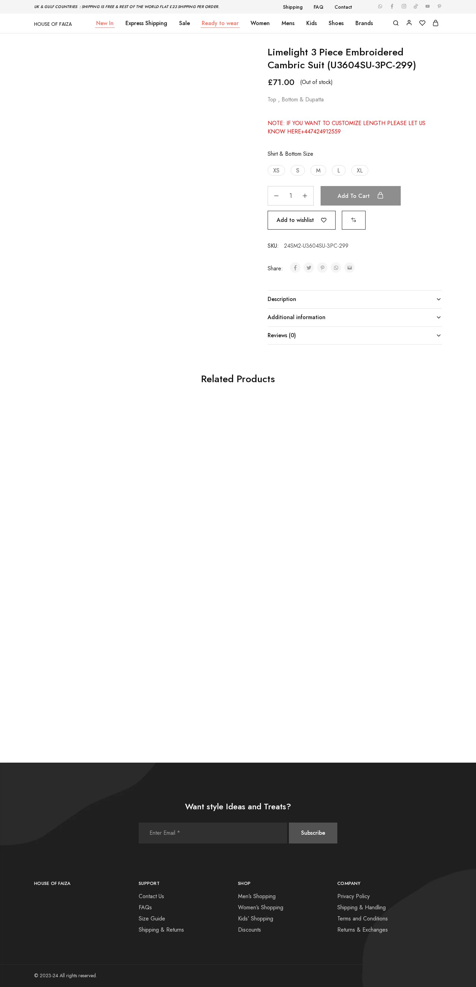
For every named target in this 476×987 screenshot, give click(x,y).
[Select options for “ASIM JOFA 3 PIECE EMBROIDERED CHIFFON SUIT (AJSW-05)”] (266, 505)
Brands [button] (364, 23)
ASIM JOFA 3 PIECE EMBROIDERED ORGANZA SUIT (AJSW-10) (78, 687)
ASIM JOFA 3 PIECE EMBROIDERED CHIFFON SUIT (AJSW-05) (281, 530)
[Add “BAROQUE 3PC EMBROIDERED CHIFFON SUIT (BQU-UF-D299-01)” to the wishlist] (199, 505)
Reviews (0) (282, 335)
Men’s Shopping (257, 896)
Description (282, 299)
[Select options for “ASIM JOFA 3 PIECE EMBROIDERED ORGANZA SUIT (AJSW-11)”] (164, 662)
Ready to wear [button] (220, 23)
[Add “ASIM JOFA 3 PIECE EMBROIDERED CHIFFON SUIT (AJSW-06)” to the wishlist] (403, 505)
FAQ (318, 7)
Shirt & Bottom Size (290, 154)
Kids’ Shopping (255, 919)
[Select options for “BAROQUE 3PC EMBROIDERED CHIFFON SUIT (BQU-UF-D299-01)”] (164, 505)
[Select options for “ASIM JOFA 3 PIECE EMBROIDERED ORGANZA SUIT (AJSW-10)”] (62, 662)
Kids (311, 23)
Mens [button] (288, 23)
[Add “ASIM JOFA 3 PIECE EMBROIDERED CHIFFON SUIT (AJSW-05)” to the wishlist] (301, 505)
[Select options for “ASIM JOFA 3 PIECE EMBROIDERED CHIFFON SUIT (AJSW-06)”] (368, 505)
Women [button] (260, 23)
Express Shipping (146, 23)
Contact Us (151, 896)
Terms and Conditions (362, 919)
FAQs (145, 907)
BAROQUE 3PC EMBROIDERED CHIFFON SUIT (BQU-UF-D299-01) (179, 530)
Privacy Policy (353, 896)
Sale (184, 23)
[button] (276, 170)
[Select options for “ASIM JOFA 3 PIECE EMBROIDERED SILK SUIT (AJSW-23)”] (62, 505)
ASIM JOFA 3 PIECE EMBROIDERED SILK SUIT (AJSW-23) (78, 530)
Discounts (249, 930)
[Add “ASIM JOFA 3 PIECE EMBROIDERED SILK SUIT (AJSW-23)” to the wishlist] (97, 505)
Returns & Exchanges (362, 930)
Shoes (336, 23)
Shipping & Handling (361, 907)
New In (105, 23)
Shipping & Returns (161, 930)
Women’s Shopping (260, 907)
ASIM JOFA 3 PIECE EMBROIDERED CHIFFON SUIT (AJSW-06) (384, 530)
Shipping (292, 7)
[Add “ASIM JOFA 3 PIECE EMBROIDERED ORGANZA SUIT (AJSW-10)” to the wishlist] (97, 662)
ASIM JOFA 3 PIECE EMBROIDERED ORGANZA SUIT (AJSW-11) (180, 687)
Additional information (296, 317)
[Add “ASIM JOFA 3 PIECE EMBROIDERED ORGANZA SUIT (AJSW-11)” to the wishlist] (199, 662)
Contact (343, 7)
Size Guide (152, 919)
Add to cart (354, 196)
